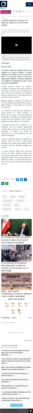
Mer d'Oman (7, 209)
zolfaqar (21, 196)
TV (29, 4)
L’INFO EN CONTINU (25, 16)
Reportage (6, 18)
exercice (17, 209)
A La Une (9, 16)
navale (16, 205)
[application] (16, 45)
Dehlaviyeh (7, 205)
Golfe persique (8, 200)
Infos (2, 16)
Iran (15, 16)
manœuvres (20, 200)
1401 (26, 209)
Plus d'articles (16, 405)
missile (13, 196)
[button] (16, 45)
